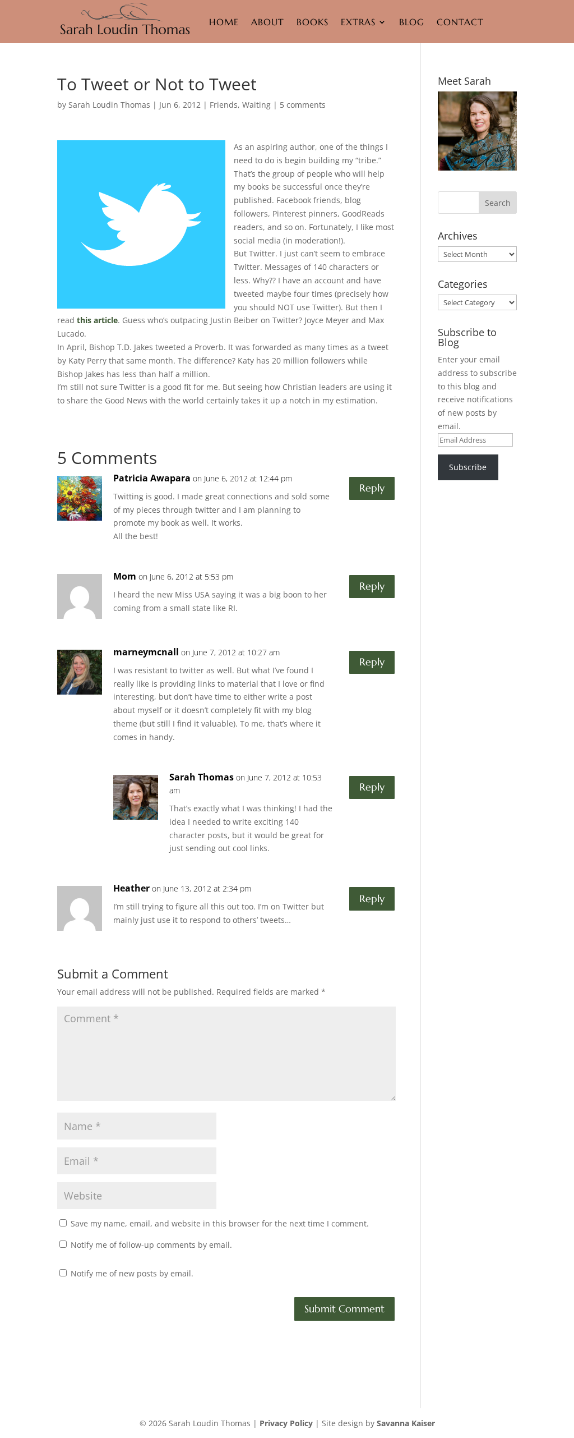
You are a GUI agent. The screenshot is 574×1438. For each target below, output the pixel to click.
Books (312, 21)
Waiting (256, 104)
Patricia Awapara (152, 478)
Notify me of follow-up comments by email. (151, 1244)
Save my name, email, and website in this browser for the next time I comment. (220, 1223)
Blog (411, 21)
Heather (131, 888)
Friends (224, 104)
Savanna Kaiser (406, 1423)
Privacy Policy (286, 1423)
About (267, 21)
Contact (460, 21)
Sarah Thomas (201, 777)
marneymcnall (146, 652)
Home (224, 21)
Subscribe (468, 467)
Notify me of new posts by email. (132, 1273)
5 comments (303, 104)
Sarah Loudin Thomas (109, 104)
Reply (372, 487)
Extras (358, 21)
